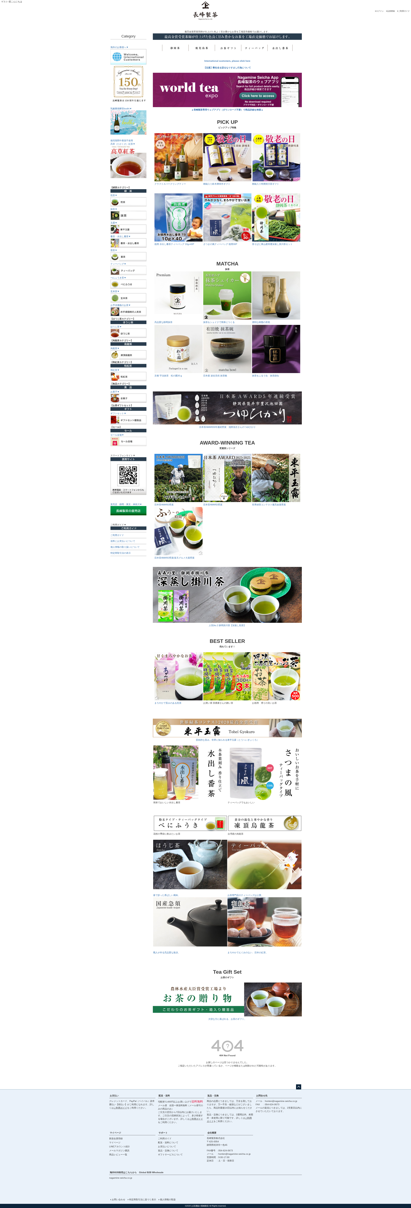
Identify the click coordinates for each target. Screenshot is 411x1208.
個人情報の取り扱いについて (125, 547)
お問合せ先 (261, 1095)
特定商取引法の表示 (120, 553)
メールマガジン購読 (119, 1150)
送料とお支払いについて (122, 541)
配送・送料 (164, 1095)
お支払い (114, 1095)
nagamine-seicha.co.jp (120, 1178)
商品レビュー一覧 (118, 1154)
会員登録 (391, 11)
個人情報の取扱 (168, 1199)
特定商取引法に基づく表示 (142, 1199)
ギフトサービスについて (170, 1154)
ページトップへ (298, 1086)
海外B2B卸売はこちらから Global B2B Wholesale (138, 1172)
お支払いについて (167, 1146)
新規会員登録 (116, 1138)
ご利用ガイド (404, 11)
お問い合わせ (118, 1199)
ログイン (380, 11)
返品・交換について (168, 1150)
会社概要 (211, 1132)
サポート (163, 1132)
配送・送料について (168, 1142)
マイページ (115, 1132)
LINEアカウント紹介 (119, 1146)
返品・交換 (213, 1095)
